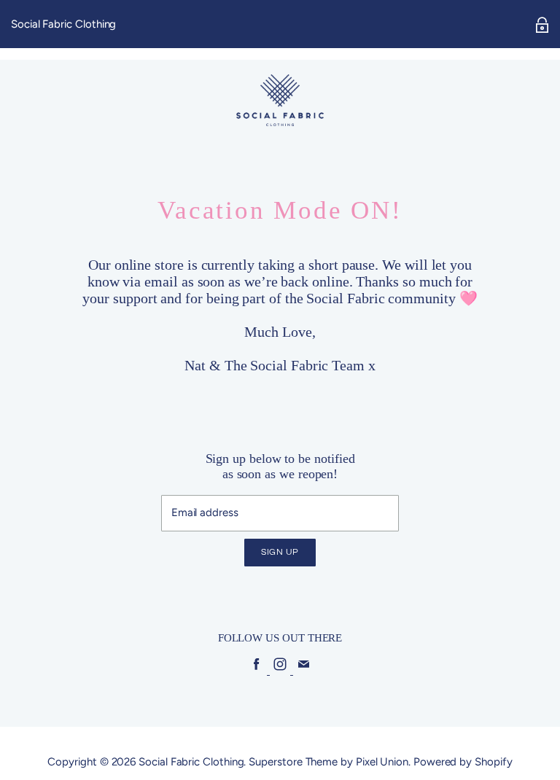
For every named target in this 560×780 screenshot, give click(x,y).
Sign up (280, 552)
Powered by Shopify (463, 761)
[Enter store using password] (542, 24)
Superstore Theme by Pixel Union (328, 761)
